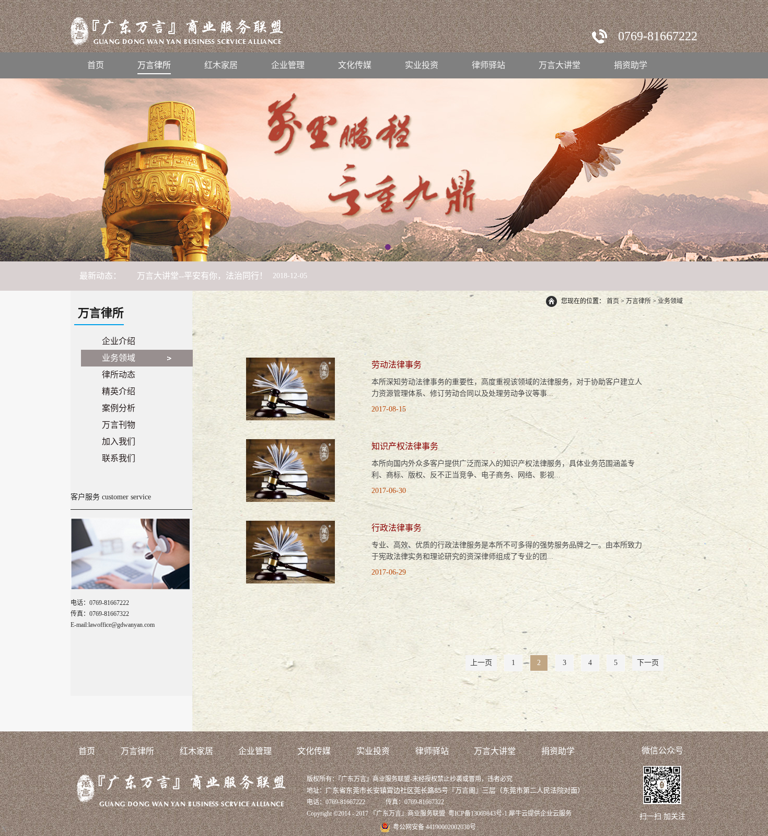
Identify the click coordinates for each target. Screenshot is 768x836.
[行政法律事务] (290, 525)
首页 (95, 65)
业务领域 (670, 301)
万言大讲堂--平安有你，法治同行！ (202, 275)
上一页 (481, 663)
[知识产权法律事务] (290, 443)
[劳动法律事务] (290, 362)
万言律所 (638, 301)
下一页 (648, 663)
